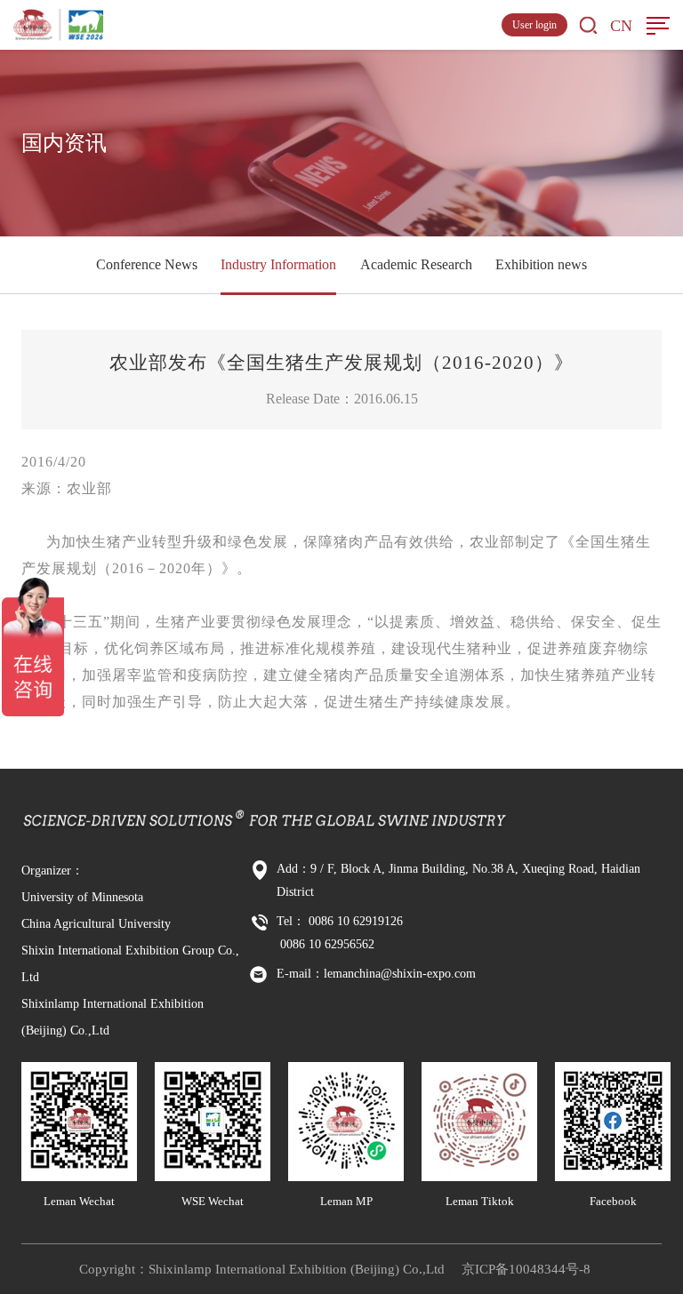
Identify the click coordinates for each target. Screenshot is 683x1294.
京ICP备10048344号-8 (526, 1269)
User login (534, 25)
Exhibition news (541, 264)
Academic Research (416, 264)
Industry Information (278, 264)
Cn (621, 26)
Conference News (146, 264)
